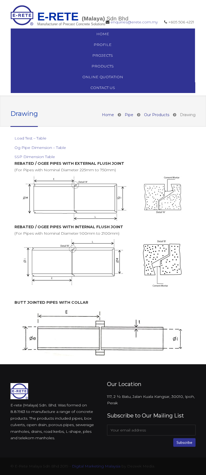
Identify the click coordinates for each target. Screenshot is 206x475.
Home (102, 33)
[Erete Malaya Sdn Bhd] (22, 15)
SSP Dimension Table (34, 156)
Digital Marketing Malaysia (96, 466)
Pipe (129, 114)
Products (102, 66)
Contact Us (102, 87)
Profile (103, 44)
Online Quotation (102, 76)
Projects (102, 55)
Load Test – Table (30, 138)
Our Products (156, 114)
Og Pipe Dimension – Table (40, 147)
